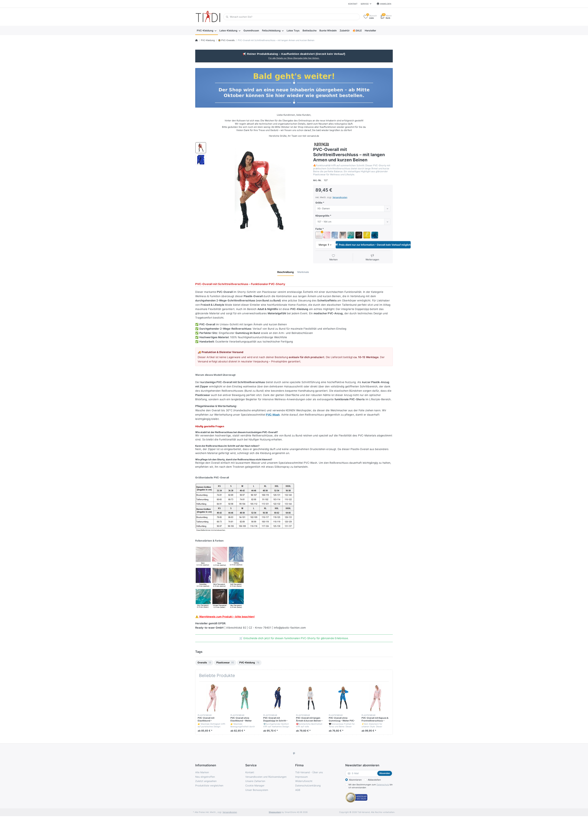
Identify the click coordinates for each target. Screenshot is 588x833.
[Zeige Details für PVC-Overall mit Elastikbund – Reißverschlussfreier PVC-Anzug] (212, 698)
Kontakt (352, 4)
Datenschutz (383, 784)
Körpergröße (322, 215)
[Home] (196, 40)
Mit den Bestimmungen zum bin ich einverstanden (371, 786)
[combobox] (352, 208)
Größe (318, 202)
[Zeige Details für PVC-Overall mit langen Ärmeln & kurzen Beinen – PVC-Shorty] (310, 698)
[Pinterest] (294, 753)
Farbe (318, 228)
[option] (259, 192)
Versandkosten (339, 197)
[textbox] (350, 208)
